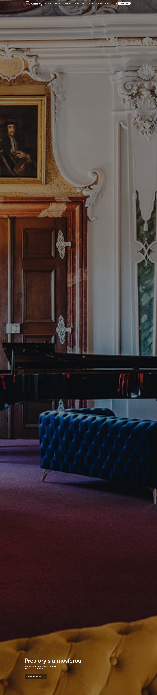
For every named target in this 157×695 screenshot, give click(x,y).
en (116, 3)
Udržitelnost (99, 3)
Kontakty (108, 3)
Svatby (84, 3)
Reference (57, 3)
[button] (67, 3)
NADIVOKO (77, 3)
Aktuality (91, 3)
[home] (34, 3)
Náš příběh (48, 3)
